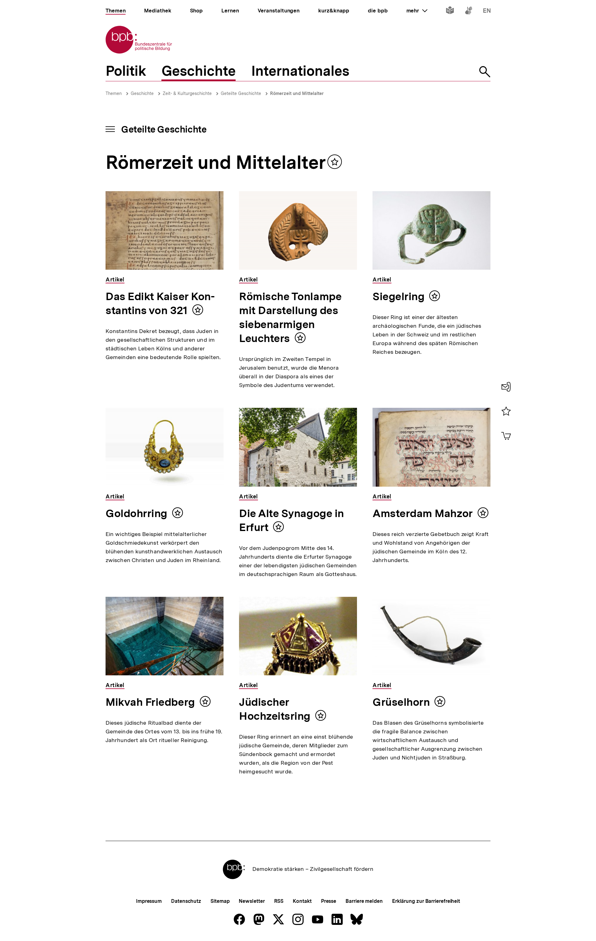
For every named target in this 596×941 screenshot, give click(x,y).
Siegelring (398, 296)
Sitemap (219, 901)
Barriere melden (364, 901)
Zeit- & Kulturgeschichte (187, 93)
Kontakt (302, 901)
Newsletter (251, 901)
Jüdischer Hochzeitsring (274, 709)
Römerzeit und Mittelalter (297, 93)
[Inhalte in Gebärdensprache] (468, 11)
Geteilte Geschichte (241, 93)
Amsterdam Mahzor (422, 513)
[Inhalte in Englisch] (486, 11)
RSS (279, 901)
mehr (416, 10)
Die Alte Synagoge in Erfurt (291, 520)
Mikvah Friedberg (150, 702)
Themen (114, 93)
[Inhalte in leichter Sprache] (450, 11)
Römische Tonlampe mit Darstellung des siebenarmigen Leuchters (290, 317)
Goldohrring (136, 513)
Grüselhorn (401, 702)
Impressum (149, 901)
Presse (328, 901)
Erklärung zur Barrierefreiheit (426, 901)
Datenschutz (186, 901)
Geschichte (142, 93)
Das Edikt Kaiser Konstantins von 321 (160, 303)
